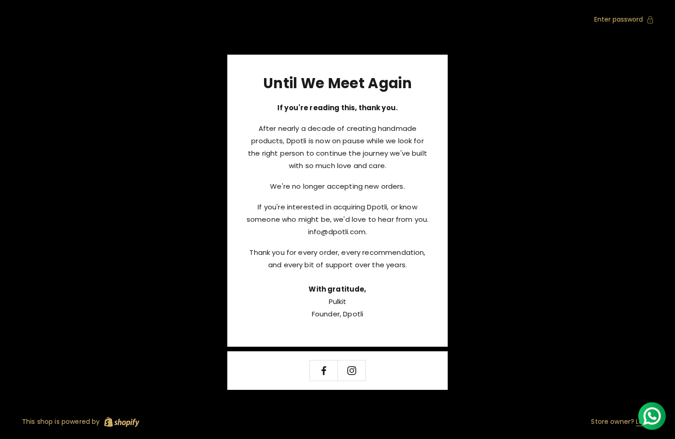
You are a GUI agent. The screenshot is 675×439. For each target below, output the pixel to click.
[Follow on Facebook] (324, 370)
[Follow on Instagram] (352, 370)
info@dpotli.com (337, 231)
